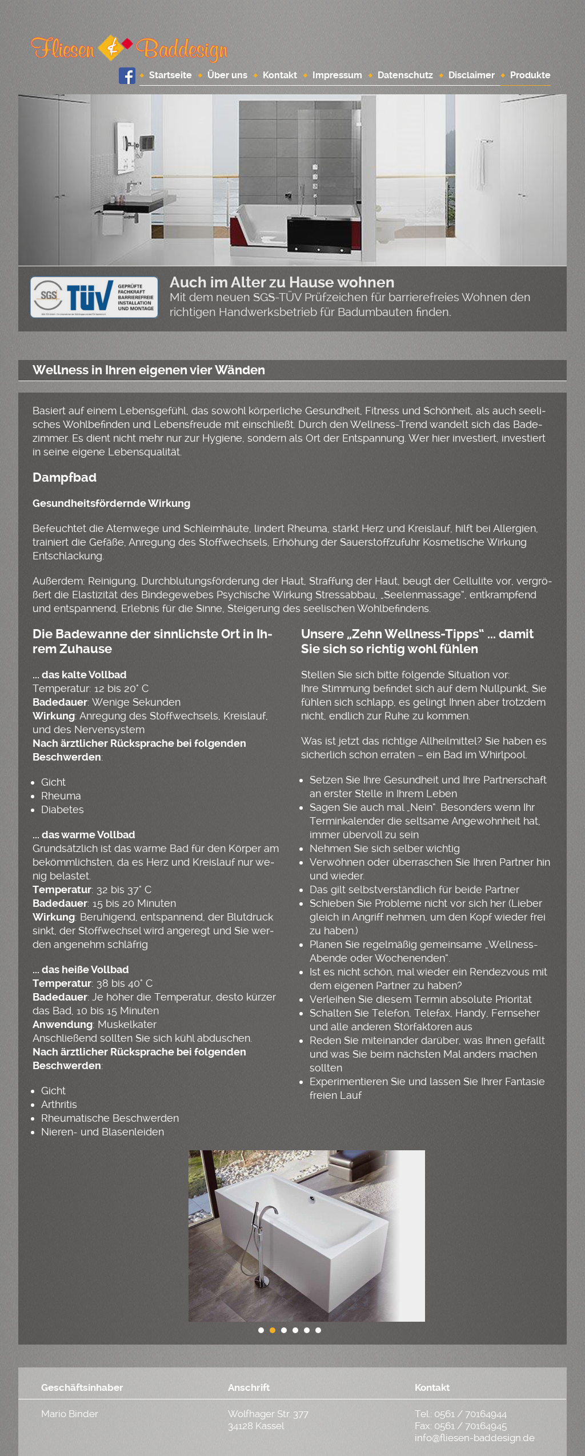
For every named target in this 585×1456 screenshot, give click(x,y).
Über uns (227, 75)
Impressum (337, 75)
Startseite (170, 75)
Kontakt (280, 75)
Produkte (530, 75)
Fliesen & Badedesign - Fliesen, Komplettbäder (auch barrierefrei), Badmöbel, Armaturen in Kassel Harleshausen (128, 48)
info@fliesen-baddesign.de (475, 1437)
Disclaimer (471, 75)
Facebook (126, 76)
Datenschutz (405, 75)
